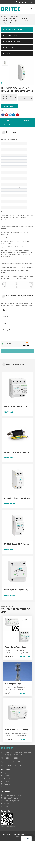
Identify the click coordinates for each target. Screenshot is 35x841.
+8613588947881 (11, 758)
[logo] (10, 9)
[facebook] (16, 2)
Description (9, 120)
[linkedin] (25, 2)
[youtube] (19, 2)
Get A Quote (25, 120)
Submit (17, 351)
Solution (7, 778)
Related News (25, 125)
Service (6, 781)
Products (7, 776)
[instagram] (32, 2)
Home (3, 16)
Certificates (22, 98)
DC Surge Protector (11, 35)
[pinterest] (28, 2)
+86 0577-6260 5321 (12, 762)
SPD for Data (9, 47)
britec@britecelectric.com (14, 765)
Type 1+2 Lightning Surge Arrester (15, 18)
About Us (7, 784)
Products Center (13, 16)
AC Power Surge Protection (13, 29)
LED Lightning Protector (12, 41)
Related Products (9, 125)
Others (7, 53)
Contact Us (8, 787)
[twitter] (22, 2)
